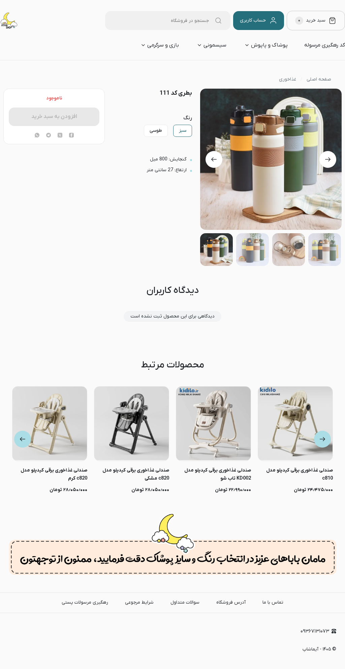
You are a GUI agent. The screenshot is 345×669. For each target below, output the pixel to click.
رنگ (187, 118)
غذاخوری (287, 79)
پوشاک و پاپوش (269, 45)
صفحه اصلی (319, 79)
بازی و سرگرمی (163, 45)
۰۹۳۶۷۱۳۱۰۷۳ (315, 631)
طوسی (156, 130)
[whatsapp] (37, 136)
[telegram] (48, 136)
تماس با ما (272, 602)
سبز (182, 130)
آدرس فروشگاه (231, 602)
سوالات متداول (184, 602)
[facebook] (71, 136)
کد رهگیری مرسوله (324, 45)
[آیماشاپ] (9, 20)
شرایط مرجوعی (139, 602)
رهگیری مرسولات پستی (85, 602)
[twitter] (60, 136)
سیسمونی (214, 45)
